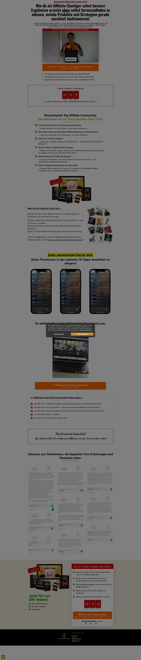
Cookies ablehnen (59, 334)
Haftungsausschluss (76, 638)
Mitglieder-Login (75, 641)
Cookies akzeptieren (82, 334)
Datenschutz (75, 635)
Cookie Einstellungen (86, 330)
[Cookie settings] (3, 657)
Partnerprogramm (76, 639)
